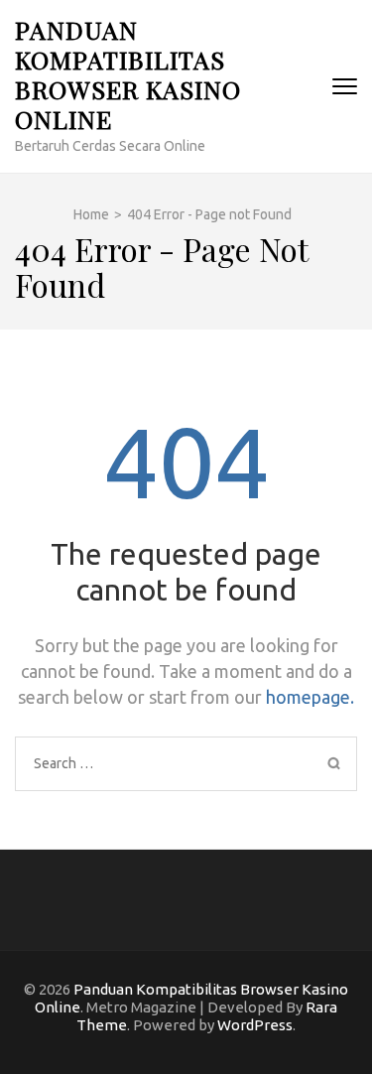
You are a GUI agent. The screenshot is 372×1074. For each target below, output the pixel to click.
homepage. (310, 697)
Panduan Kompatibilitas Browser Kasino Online (128, 74)
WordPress (255, 1024)
